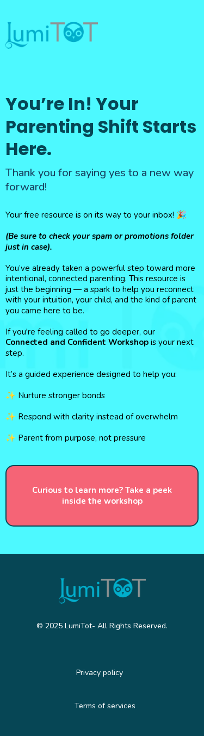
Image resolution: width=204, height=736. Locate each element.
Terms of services (105, 706)
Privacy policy (99, 672)
